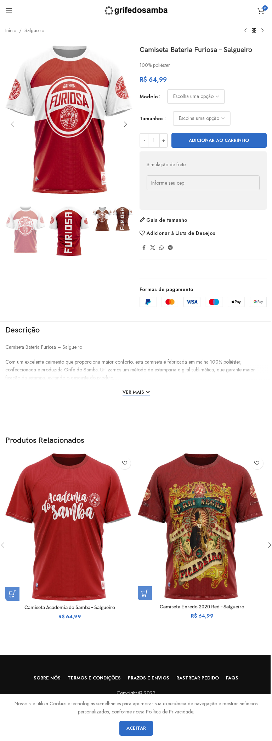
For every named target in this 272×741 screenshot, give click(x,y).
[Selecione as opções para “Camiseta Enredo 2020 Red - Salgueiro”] (145, 593)
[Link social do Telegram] (170, 248)
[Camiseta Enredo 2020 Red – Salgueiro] (202, 526)
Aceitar (136, 728)
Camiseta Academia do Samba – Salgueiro (69, 607)
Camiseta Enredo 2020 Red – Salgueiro (202, 607)
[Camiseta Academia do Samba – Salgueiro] (69, 527)
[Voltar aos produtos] (254, 31)
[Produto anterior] (245, 31)
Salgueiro (34, 30)
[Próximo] (262, 31)
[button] (12, 124)
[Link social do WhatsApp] (161, 248)
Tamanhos (152, 118)
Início (10, 30)
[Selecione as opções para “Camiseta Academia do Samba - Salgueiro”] (12, 594)
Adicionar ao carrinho (219, 140)
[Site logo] (136, 9)
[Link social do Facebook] (144, 248)
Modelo (149, 96)
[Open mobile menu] (9, 11)
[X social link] (152, 248)
